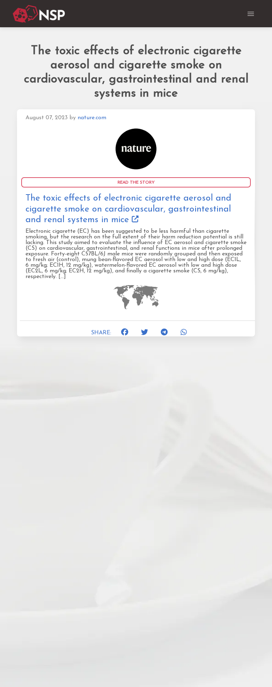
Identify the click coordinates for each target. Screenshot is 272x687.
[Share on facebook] (125, 332)
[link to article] (136, 149)
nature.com (92, 118)
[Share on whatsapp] (184, 332)
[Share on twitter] (144, 332)
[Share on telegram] (164, 332)
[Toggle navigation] (250, 13)
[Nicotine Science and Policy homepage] (39, 13)
